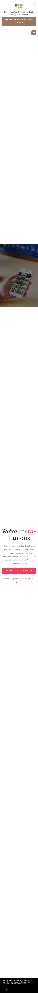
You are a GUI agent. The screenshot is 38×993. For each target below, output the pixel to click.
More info (24, 984)
